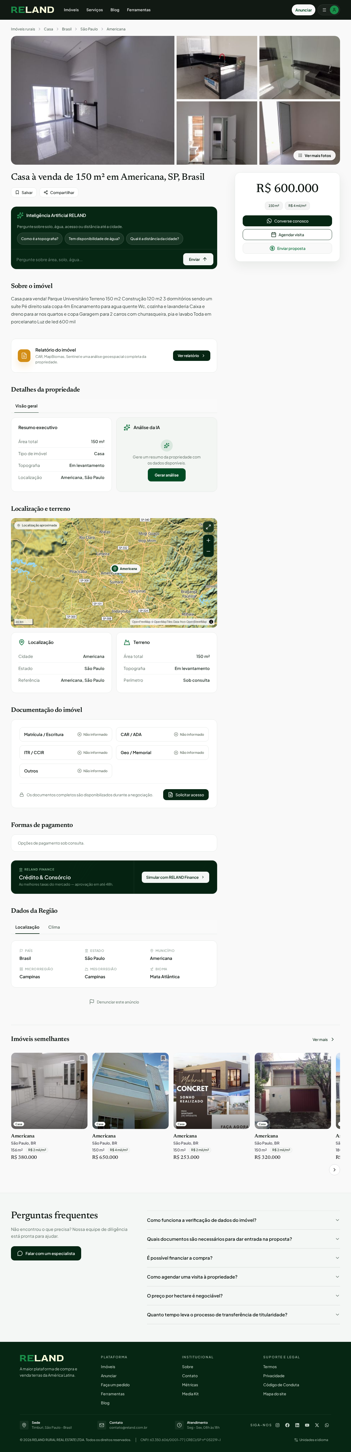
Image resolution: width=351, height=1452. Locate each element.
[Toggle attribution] (211, 621)
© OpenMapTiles (161, 622)
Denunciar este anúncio (118, 1001)
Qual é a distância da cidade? (154, 238)
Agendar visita (291, 234)
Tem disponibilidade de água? (94, 238)
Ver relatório (188, 355)
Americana (116, 29)
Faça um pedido (115, 1384)
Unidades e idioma (313, 1440)
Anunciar (303, 9)
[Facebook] (287, 1425)
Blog (115, 9)
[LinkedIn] (297, 1425)
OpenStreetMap (196, 622)
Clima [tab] (54, 926)
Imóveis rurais (23, 29)
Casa (48, 29)
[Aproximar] (208, 540)
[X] (317, 1425)
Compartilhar (62, 192)
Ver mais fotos (318, 155)
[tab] (26, 406)
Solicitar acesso (190, 794)
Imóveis (71, 9)
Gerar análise (167, 474)
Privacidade (274, 1375)
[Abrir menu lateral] (329, 9)
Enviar (194, 259)
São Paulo (89, 29)
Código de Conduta (281, 1384)
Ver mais (320, 1039)
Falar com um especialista (50, 1253)
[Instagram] (277, 1425)
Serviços (94, 9)
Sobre (187, 1366)
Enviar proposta (291, 248)
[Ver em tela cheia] (208, 526)
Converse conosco (291, 220)
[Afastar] (208, 551)
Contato (190, 1375)
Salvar (27, 192)
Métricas (190, 1384)
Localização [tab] (27, 926)
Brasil (67, 29)
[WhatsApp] (326, 1425)
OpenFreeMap (141, 622)
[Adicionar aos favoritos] (81, 1060)
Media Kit (190, 1393)
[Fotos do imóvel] (92, 100)
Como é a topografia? (39, 238)
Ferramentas (139, 9)
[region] (114, 573)
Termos (270, 1366)
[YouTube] (307, 1425)
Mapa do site (274, 1393)
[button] (114, 356)
